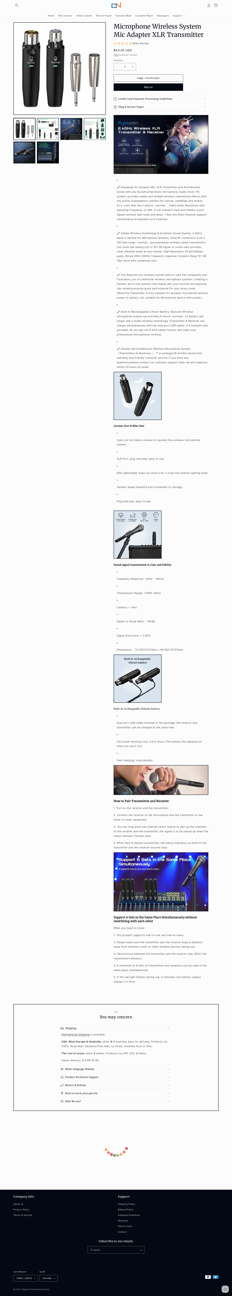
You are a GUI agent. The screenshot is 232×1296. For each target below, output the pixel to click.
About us (18, 1204)
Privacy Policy (21, 1209)
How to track (125, 1226)
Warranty (123, 1220)
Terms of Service (22, 1215)
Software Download (129, 1215)
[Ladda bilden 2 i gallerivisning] (48, 129)
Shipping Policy (126, 1204)
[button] (16, 5)
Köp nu (148, 87)
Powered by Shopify (40, 1289)
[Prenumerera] (140, 1250)
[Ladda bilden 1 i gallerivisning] (24, 129)
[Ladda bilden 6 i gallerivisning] (48, 153)
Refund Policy (125, 1209)
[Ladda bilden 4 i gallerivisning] (95, 129)
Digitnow (26, 1289)
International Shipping (75, 1034)
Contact (122, 1231)
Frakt (116, 55)
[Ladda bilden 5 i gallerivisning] (24, 153)
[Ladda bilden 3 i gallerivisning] (71, 129)
